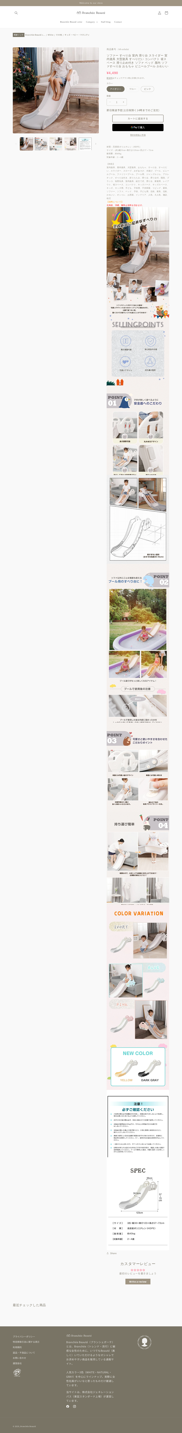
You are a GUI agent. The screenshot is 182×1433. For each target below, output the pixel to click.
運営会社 (17, 1363)
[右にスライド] (96, 144)
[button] (16, 13)
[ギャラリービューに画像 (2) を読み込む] (41, 143)
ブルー (133, 89)
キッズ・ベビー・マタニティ (77, 35)
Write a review (138, 1281)
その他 (59, 35)
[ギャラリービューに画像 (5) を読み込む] (85, 143)
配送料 (109, 78)
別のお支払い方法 (138, 135)
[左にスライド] (16, 144)
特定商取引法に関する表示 (26, 1341)
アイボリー (115, 88)
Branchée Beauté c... (35, 35)
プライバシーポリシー (24, 1336)
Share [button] (113, 1253)
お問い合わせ (19, 1357)
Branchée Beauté (28, 1426)
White (50, 35)
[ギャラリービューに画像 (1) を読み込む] (26, 143)
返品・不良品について (24, 1352)
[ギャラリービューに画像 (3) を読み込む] (55, 143)
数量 (109, 95)
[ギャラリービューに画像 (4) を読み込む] (70, 143)
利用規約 (17, 1347)
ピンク (147, 88)
